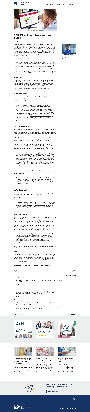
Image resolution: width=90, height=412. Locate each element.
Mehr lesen (16, 375)
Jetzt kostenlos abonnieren (54, 391)
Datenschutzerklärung (71, 408)
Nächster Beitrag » (72, 314)
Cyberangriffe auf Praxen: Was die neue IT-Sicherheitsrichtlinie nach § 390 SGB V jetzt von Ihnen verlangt (23, 361)
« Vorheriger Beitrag (18, 314)
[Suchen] (75, 4)
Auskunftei (21, 265)
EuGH (26, 265)
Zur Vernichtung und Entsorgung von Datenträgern (44, 359)
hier (44, 86)
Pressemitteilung (47, 52)
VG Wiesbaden (47, 265)
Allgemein (16, 265)
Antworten (18, 284)
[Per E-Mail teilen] (71, 271)
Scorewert (41, 265)
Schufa (36, 265)
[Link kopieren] (74, 271)
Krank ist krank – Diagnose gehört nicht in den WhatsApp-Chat (67, 360)
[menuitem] (70, 4)
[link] (52, 4)
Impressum (62, 408)
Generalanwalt (31, 265)
